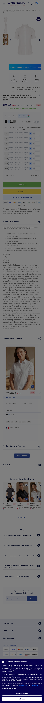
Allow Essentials (22, 693)
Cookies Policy (23, 685)
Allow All (22, 699)
